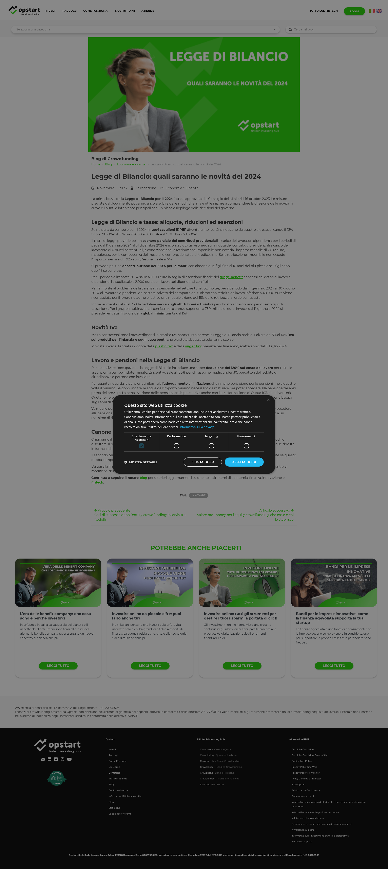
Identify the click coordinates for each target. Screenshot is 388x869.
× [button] (268, 400)
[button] (140, 462)
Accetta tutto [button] (244, 462)
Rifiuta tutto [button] (203, 462)
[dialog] (194, 434)
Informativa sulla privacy (196, 427)
